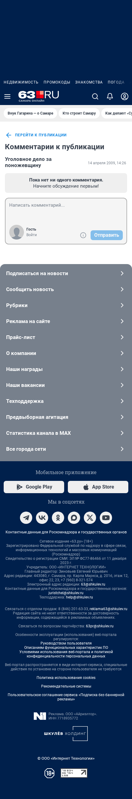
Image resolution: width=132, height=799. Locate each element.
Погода (116, 82)
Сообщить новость (30, 289)
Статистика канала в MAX (38, 433)
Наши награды (24, 369)
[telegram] (26, 518)
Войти (31, 235)
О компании (21, 353)
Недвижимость (21, 82)
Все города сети (26, 449)
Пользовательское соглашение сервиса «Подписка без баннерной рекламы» (66, 697)
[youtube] (106, 518)
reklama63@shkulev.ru (108, 609)
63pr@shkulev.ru (100, 626)
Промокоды (57, 82)
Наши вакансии (25, 385)
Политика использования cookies (66, 678)
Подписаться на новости (37, 273)
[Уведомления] (110, 96)
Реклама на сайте (28, 321)
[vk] (42, 518)
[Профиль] (124, 96)
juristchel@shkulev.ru (66, 593)
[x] (90, 518)
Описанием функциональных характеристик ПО (66, 647)
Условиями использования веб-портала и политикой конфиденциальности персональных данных (66, 654)
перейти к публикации (41, 135)
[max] (74, 518)
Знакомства (89, 82)
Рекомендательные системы (66, 686)
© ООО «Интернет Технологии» (66, 758)
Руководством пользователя (66, 643)
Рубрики (17, 305)
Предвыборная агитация (37, 417)
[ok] (58, 518)
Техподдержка (25, 401)
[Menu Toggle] (7, 96)
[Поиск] (95, 96)
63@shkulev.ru (93, 584)
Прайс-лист (20, 337)
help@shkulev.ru (79, 597)
